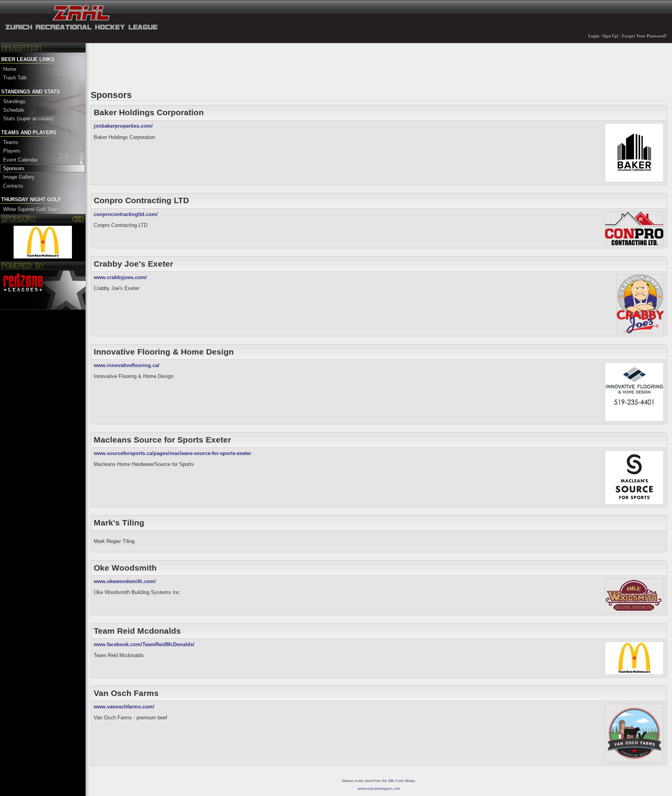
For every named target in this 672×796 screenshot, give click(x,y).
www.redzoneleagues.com (379, 789)
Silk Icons (396, 781)
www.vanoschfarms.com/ (124, 707)
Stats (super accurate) (28, 118)
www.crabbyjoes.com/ (120, 277)
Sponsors (13, 168)
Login (593, 36)
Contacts (13, 186)
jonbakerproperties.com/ (123, 126)
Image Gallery (19, 177)
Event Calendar (20, 160)
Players (11, 151)
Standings (14, 101)
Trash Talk (15, 78)
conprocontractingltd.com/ (126, 214)
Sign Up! (610, 36)
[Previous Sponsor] (75, 218)
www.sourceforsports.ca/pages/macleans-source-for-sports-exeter (172, 453)
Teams (10, 142)
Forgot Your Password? (644, 36)
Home (9, 69)
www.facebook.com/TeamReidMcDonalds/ (144, 644)
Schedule (13, 110)
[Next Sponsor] (81, 218)
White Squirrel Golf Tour (30, 209)
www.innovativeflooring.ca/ (126, 365)
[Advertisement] (232, 65)
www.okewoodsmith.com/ (125, 581)
